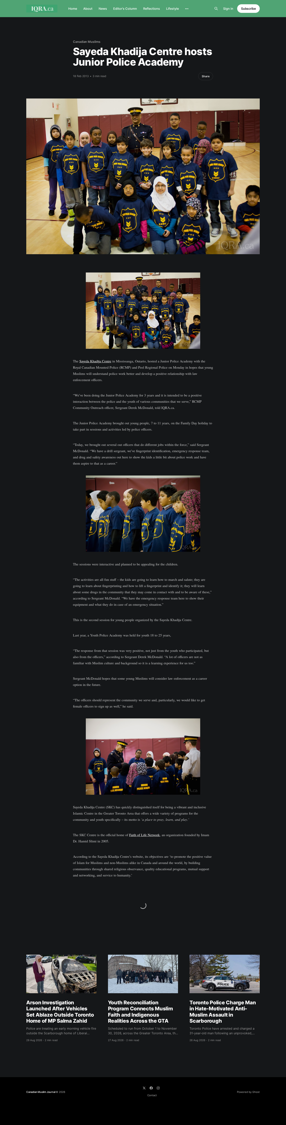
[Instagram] (158, 1088)
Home (72, 9)
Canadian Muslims (86, 42)
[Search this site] (216, 8)
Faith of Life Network (144, 834)
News (103, 9)
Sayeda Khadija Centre (95, 361)
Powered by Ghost (248, 1091)
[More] (187, 9)
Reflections (151, 9)
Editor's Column (125, 9)
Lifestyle (172, 9)
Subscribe (248, 9)
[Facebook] (151, 1088)
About (87, 9)
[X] (144, 1088)
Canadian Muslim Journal (41, 1091)
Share (206, 76)
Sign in (228, 9)
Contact (152, 1095)
